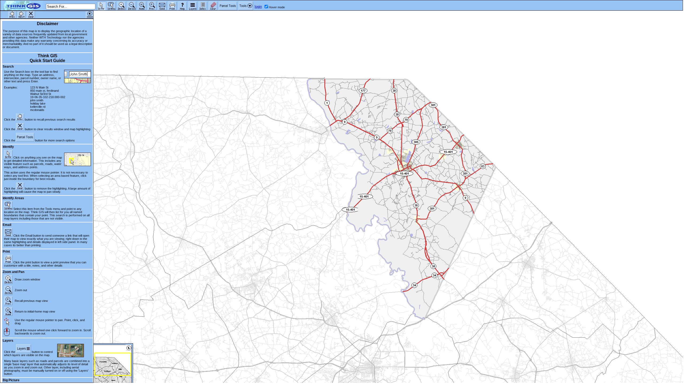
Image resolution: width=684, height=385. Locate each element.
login (258, 7)
